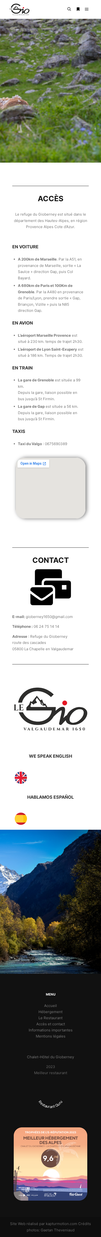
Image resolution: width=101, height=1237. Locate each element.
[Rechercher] (69, 9)
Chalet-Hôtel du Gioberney (50, 1057)
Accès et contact (50, 1024)
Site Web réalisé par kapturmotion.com (43, 1223)
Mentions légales (50, 1036)
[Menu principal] (86, 9)
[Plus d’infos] (78, 9)
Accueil (50, 1005)
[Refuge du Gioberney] (19, 9)
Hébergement (50, 1011)
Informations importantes (51, 1030)
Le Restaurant (50, 1018)
